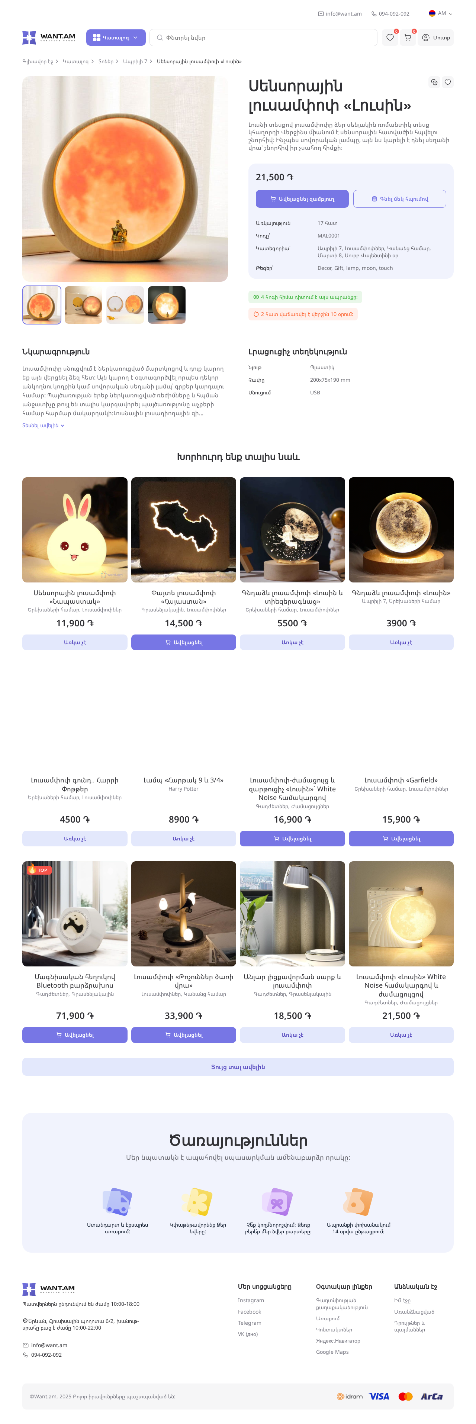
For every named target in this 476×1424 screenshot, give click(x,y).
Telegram (249, 1322)
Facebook (249, 1311)
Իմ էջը (402, 1300)
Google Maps (332, 1351)
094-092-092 (394, 13)
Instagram (251, 1300)
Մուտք (441, 37)
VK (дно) (248, 1333)
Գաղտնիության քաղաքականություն (342, 1303)
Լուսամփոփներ (364, 248)
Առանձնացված (414, 1311)
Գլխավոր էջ (37, 61)
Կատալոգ (76, 61)
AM (441, 12)
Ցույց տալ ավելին (238, 1067)
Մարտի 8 (330, 255)
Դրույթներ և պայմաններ (409, 1326)
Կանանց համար (408, 248)
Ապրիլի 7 (135, 61)
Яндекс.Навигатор (338, 1340)
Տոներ (106, 61)
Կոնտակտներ (334, 1329)
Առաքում (328, 1318)
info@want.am (344, 13)
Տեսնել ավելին (40, 425)
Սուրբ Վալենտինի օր (371, 255)
